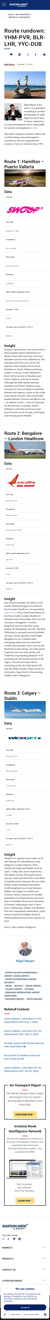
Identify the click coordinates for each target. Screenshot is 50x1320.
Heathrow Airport (14, 999)
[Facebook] (9, 1239)
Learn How (24, 1200)
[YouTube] (14, 1239)
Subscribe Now (24, 1114)
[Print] (44, 55)
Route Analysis (34, 999)
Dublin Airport (33, 986)
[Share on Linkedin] (19, 55)
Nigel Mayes (9, 64)
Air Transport (23, 15)
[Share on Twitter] (28, 55)
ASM (34, 128)
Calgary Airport (13, 989)
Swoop (8, 986)
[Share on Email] (11, 55)
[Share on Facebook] (36, 55)
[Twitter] (3, 1239)
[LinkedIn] (19, 1239)
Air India (29, 989)
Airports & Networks (19, 17)
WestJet (19, 986)
